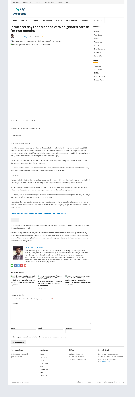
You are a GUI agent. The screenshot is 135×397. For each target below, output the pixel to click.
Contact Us (27, 2)
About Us (16, 2)
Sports (59, 20)
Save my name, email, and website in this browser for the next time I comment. (40, 337)
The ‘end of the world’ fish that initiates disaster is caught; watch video (50, 283)
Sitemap (26, 382)
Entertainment (72, 20)
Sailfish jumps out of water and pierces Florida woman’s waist (23, 281)
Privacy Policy (63, 2)
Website (68, 328)
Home (15, 20)
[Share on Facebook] (15, 265)
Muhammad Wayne (22, 37)
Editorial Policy (49, 2)
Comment (15, 303)
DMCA (37, 2)
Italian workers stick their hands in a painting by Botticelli (77, 281)
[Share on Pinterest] (21, 265)
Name (13, 328)
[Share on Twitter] (18, 265)
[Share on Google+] (25, 265)
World (35, 20)
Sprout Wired (19, 382)
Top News (24, 20)
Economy (85, 20)
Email (40, 328)
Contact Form (105, 362)
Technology (47, 20)
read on (15, 220)
